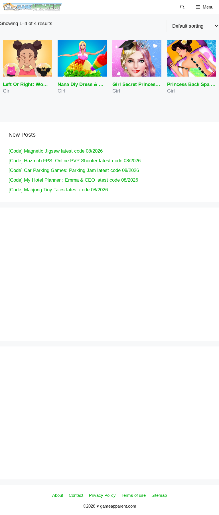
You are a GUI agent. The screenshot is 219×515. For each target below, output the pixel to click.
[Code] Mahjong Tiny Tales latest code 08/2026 (58, 189)
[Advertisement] (66, 273)
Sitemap (159, 495)
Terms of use (133, 495)
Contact (76, 495)
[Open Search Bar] (182, 7)
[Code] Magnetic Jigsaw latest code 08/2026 (56, 151)
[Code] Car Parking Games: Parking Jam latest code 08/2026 (74, 170)
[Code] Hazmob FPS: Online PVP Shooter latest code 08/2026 (75, 160)
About (57, 495)
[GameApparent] (32, 7)
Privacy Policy (102, 495)
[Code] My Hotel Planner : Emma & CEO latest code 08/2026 (73, 180)
